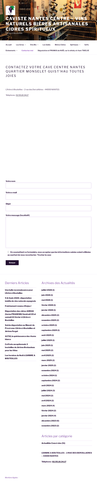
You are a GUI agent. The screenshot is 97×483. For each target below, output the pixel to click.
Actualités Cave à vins (51, 443)
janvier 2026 (47, 310)
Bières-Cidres (60, 45)
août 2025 (46, 335)
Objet (8, 204)
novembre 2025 (49, 320)
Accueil (9, 45)
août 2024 (46, 385)
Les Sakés (46, 45)
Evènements (10, 50)
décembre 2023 (49, 421)
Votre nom (10, 181)
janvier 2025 (47, 365)
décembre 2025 (49, 315)
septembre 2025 (49, 330)
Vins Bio (33, 45)
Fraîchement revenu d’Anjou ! (18, 306)
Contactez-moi (27, 50)
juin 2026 (46, 295)
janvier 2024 (47, 416)
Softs (86, 45)
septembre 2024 (49, 380)
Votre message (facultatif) (18, 215)
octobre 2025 (48, 325)
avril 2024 (46, 400)
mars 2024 (47, 406)
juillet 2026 (47, 290)
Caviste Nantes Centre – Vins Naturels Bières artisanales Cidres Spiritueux (47, 24)
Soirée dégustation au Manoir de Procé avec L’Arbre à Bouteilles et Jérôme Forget (20, 328)
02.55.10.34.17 (22, 95)
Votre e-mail (11, 192)
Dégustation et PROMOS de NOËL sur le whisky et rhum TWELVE (63, 50)
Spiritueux (74, 45)
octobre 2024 (48, 375)
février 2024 (47, 410)
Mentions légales (11, 478)
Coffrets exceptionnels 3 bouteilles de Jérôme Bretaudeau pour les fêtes (20, 347)
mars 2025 (47, 360)
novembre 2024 (49, 370)
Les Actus (20, 45)
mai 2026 (46, 300)
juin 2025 (46, 345)
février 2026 (47, 305)
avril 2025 (46, 355)
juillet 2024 (47, 390)
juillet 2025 (47, 340)
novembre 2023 (49, 426)
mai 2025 (46, 350)
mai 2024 (46, 395)
